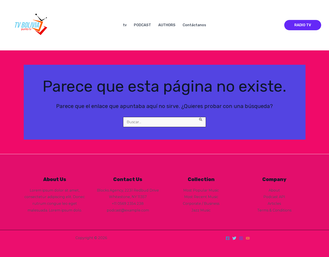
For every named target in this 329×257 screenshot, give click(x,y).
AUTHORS (166, 25)
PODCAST (142, 25)
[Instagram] (241, 238)
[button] (302, 25)
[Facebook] (228, 238)
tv (125, 25)
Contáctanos (194, 25)
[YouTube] (248, 238)
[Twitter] (234, 238)
